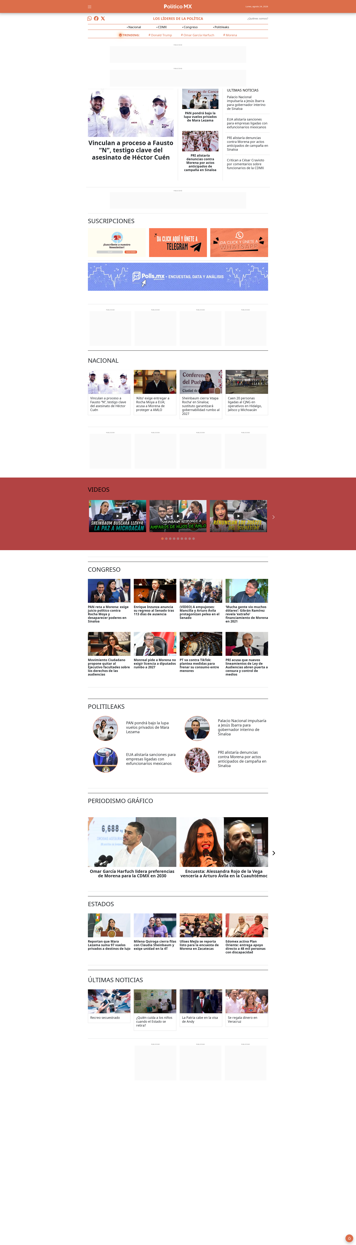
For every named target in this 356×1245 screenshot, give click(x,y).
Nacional (134, 27)
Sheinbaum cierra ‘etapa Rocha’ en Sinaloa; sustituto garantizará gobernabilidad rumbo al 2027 (201, 406)
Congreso (191, 27)
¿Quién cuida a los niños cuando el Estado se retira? (154, 1021)
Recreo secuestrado (105, 1017)
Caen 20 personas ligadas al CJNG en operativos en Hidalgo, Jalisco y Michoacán (245, 404)
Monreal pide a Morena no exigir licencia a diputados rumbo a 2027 (155, 663)
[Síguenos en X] (103, 18)
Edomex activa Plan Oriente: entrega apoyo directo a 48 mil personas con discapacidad (245, 946)
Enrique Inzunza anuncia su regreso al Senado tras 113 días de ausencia (154, 610)
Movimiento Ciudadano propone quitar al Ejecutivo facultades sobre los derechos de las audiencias (109, 667)
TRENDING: (131, 35)
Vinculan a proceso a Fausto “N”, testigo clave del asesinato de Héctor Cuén (130, 150)
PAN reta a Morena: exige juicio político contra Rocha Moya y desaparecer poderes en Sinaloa (108, 614)
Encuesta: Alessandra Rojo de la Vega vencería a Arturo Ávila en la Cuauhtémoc (224, 873)
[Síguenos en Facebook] (96, 18)
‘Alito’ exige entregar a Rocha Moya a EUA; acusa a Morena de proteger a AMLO (152, 404)
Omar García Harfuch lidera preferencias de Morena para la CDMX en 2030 (132, 873)
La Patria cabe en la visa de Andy (200, 1019)
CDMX (162, 27)
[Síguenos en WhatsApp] (89, 18)
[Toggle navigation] (89, 6)
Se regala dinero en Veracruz (242, 1019)
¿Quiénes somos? (258, 18)
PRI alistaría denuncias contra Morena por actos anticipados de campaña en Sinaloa (200, 162)
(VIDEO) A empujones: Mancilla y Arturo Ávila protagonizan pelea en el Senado (199, 612)
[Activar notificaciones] (349, 1238)
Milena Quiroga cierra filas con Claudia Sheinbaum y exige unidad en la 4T (155, 945)
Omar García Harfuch (199, 35)
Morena (231, 35)
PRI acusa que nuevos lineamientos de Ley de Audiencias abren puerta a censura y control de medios (247, 667)
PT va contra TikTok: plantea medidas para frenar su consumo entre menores (199, 665)
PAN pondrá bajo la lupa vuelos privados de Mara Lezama (200, 116)
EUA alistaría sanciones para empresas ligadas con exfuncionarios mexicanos (247, 123)
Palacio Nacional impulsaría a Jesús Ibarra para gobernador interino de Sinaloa (246, 103)
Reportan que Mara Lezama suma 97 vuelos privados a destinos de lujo (109, 945)
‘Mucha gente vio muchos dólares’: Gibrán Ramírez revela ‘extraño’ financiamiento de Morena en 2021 (247, 614)
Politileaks (222, 27)
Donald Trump (161, 35)
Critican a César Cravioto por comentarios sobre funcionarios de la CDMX (245, 164)
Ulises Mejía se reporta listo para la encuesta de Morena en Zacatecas (199, 945)
